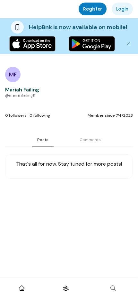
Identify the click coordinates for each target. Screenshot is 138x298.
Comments (90, 139)
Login (122, 9)
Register (92, 9)
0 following (40, 115)
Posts (42, 139)
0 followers (16, 115)
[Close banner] (128, 43)
